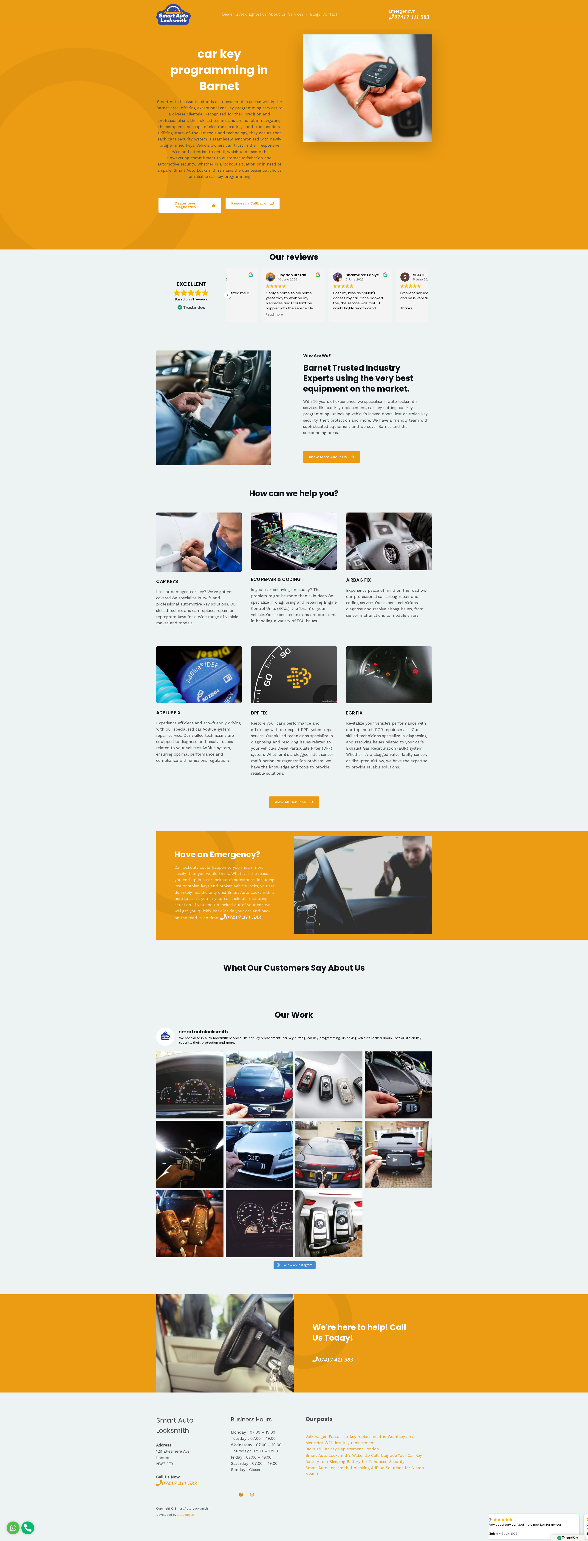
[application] (305, 14)
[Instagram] (252, 1495)
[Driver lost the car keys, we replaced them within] (328, 1224)
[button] (227, 294)
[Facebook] (241, 1495)
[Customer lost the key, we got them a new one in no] (398, 1085)
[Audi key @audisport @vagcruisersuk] (259, 1154)
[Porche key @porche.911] (398, 1154)
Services (295, 14)
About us (277, 14)
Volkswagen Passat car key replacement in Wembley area (360, 1436)
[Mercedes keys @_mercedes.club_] (328, 1154)
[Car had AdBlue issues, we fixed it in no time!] (189, 1085)
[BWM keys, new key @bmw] (189, 1154)
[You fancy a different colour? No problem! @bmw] (328, 1085)
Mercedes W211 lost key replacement (340, 1442)
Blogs (315, 14)
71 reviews (199, 299)
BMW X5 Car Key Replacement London (342, 1449)
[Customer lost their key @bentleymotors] (259, 1085)
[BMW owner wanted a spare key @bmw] (259, 1224)
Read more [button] (240, 315)
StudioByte (185, 1514)
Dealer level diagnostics (244, 14)
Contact (329, 14)
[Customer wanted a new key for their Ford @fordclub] (189, 1224)
